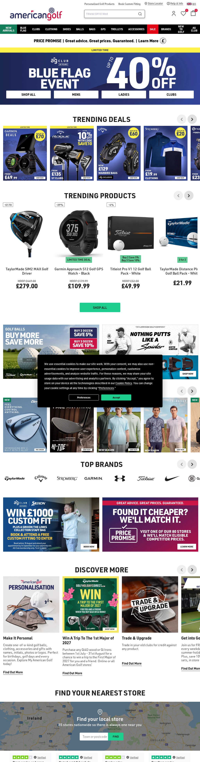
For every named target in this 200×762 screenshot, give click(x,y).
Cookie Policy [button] (123, 383)
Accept (116, 397)
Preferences (83, 397)
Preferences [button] (106, 387)
